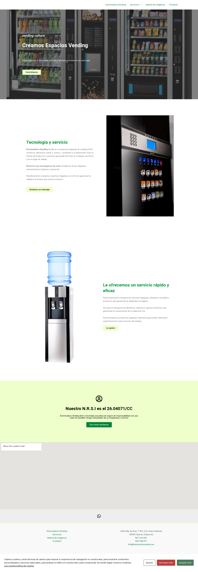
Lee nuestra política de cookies (19, 566)
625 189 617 (141, 541)
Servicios (134, 4)
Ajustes (149, 562)
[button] (140, 4)
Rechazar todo (166, 562)
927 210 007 (141, 538)
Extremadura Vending (116, 4)
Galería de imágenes (155, 4)
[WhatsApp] (99, 516)
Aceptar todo (185, 562)
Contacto (173, 4)
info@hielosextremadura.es (141, 544)
